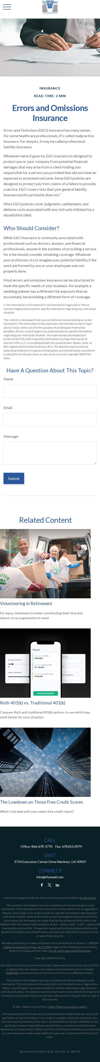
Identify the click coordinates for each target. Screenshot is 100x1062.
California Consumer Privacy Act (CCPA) (27, 946)
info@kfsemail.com (50, 877)
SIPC (16, 972)
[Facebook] (42, 885)
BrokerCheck (88, 897)
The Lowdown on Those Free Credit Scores (41, 802)
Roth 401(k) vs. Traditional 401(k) (32, 702)
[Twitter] (50, 885)
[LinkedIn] (57, 885)
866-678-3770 (41, 846)
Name (8, 379)
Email (7, 407)
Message (10, 436)
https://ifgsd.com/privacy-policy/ (68, 1006)
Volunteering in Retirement (26, 603)
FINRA (9, 972)
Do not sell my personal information (70, 950)
